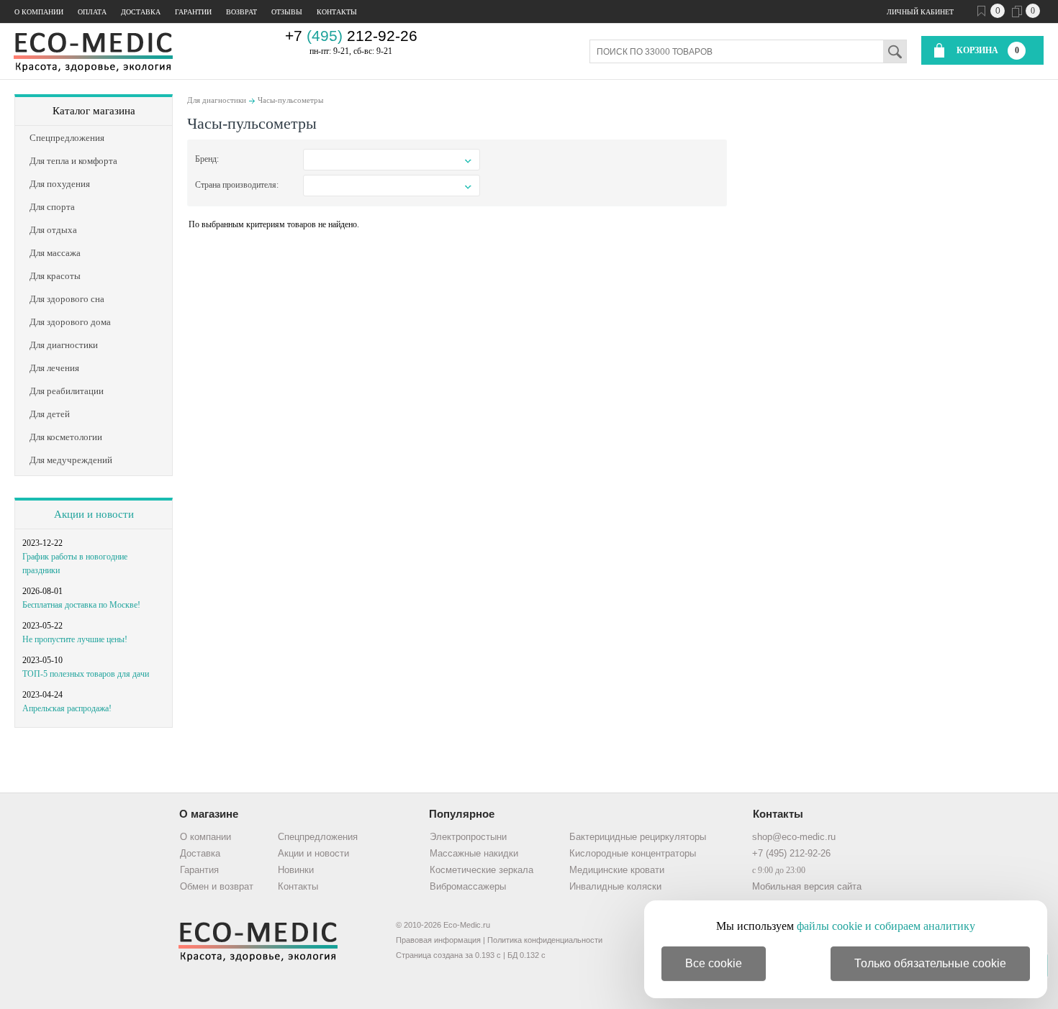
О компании (38, 12)
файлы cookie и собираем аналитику (886, 926)
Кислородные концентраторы (632, 853)
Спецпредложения (318, 836)
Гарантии (193, 12)
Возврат (241, 12)
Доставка (140, 12)
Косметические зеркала (481, 869)
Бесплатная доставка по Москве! (81, 605)
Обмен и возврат (216, 886)
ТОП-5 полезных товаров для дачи (85, 674)
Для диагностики (216, 100)
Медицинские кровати (616, 869)
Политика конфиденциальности (544, 940)
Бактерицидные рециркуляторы (637, 836)
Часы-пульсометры (290, 100)
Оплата (92, 12)
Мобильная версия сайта (807, 886)
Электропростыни (468, 836)
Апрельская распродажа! (67, 708)
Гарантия (199, 869)
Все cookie (713, 963)
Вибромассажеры (468, 886)
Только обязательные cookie (930, 963)
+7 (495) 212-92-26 (791, 853)
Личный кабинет (920, 12)
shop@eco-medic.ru (794, 836)
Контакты (337, 12)
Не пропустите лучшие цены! (74, 639)
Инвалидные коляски (615, 886)
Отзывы (286, 12)
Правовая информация (438, 940)
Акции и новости (94, 514)
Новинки (296, 869)
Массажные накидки (474, 853)
